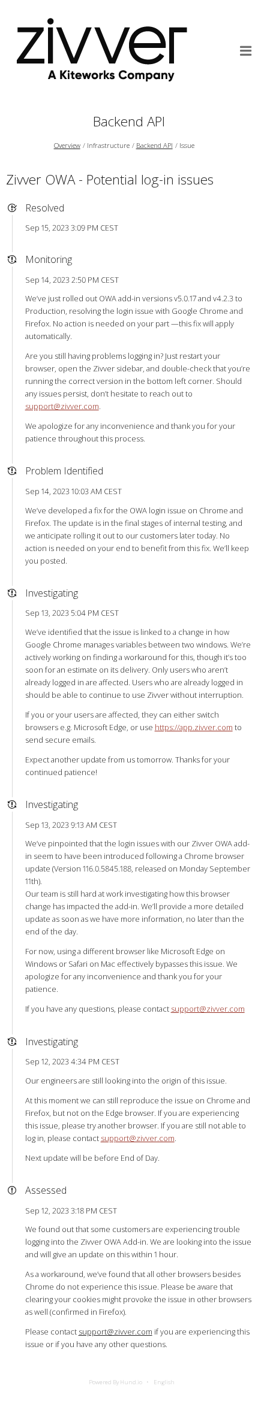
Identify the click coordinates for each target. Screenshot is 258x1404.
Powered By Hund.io (115, 1382)
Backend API (129, 121)
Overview (67, 145)
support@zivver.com (62, 406)
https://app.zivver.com (194, 727)
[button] (246, 50)
